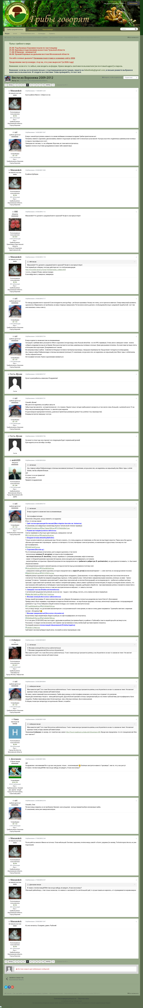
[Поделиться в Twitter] (6, 987)
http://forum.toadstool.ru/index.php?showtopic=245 (83, 732)
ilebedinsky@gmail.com (94, 70)
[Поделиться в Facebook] (9, 987)
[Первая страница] (6, 85)
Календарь (41, 33)
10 (43, 85)
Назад (11, 85)
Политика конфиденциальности (65, 998)
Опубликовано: (35, 91)
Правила (52, 33)
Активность (33, 29)
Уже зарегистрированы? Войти (114, 3)
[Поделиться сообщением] (136, 91)
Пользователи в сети (28, 33)
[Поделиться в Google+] (12, 987)
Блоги (15, 33)
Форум (7, 33)
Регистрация (133, 3)
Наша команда (48, 29)
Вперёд (48, 85)
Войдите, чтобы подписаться (113, 77)
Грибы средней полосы (15, 29)
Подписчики (128, 77)
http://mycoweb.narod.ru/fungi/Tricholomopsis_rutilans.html (45, 269)
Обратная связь (83, 998)
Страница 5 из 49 (62, 85)
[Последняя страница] (53, 85)
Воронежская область (40, 80)
